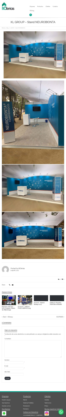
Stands (25, 400)
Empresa (32, 6)
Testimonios (48, 403)
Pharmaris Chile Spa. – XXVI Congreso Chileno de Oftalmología (8, 308)
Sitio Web (7, 372)
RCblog (32, 10)
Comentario (8, 338)
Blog (8, 28)
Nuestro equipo (6, 400)
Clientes (48, 6)
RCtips (46, 406)
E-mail (6, 366)
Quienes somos (6, 406)
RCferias (4, 28)
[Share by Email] (12, 285)
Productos (40, 6)
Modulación (26, 406)
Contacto (55, 6)
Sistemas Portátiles (28, 403)
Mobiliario (26, 409)
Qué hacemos (6, 403)
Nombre (7, 360)
